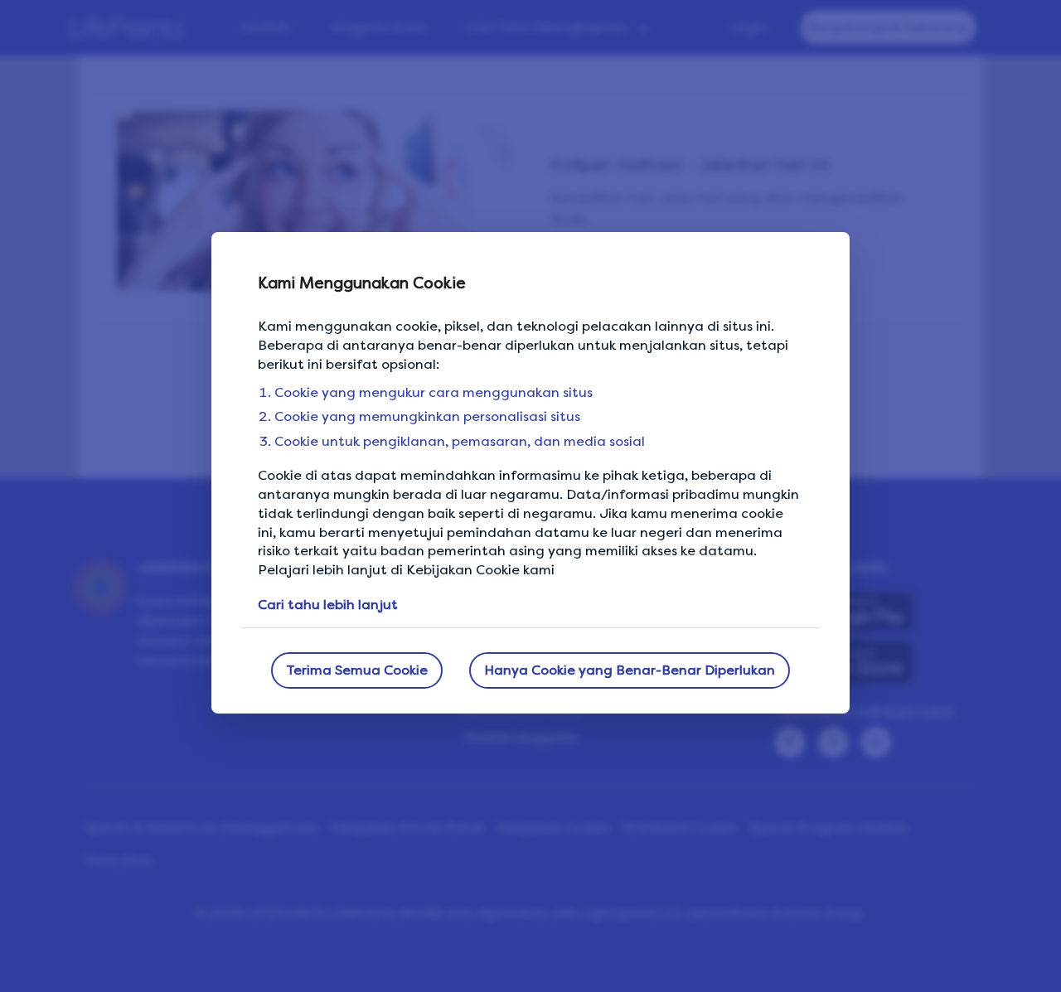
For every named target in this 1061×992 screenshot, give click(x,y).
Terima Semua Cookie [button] (357, 670)
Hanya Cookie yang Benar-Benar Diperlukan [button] (629, 670)
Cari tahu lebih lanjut (328, 604)
